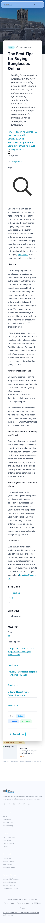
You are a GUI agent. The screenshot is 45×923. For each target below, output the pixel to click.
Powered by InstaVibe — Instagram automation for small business (21, 914)
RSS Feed (37, 903)
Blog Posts (17, 161)
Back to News (18, 734)
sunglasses (23, 254)
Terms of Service (23, 903)
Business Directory (9, 882)
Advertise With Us (9, 885)
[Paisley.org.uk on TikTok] (19, 804)
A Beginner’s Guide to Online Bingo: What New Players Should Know (21, 651)
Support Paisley (8, 861)
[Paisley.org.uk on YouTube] (24, 804)
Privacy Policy (9, 903)
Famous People (8, 843)
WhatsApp (26, 721)
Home (5, 816)
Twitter (20, 716)
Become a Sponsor (9, 867)
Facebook (13, 721)
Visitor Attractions (9, 837)
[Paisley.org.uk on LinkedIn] (29, 804)
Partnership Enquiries (10, 888)
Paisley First (7, 858)
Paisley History (8, 825)
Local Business (8, 864)
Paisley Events (8, 822)
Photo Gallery (7, 840)
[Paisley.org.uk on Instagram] (14, 804)
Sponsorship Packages (11, 879)
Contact (5, 846)
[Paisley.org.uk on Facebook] (5, 804)
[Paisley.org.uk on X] (9, 804)
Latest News (7, 819)
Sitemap (22, 908)
